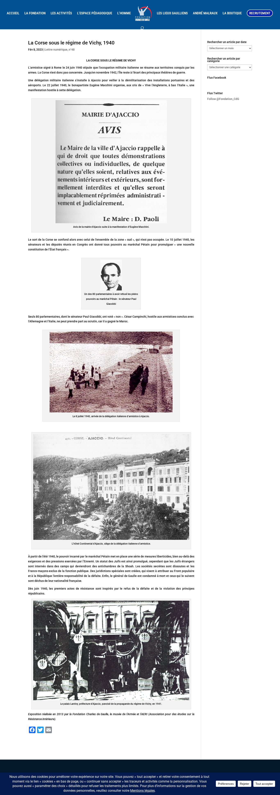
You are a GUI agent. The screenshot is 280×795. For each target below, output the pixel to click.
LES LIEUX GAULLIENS (172, 13)
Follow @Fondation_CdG (223, 99)
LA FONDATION (35, 13)
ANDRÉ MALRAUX (205, 13)
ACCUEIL (13, 13)
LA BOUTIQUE (232, 13)
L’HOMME (124, 13)
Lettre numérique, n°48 (60, 49)
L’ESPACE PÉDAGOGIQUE (94, 13)
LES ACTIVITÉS (61, 13)
